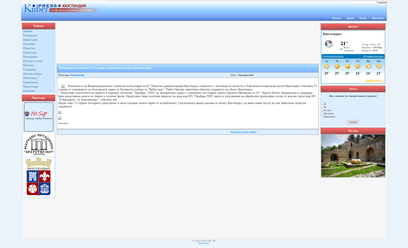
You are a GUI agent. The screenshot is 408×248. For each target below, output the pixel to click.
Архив (350, 18)
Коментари (29, 52)
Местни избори (32, 73)
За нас (362, 18)
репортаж (29, 90)
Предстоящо (30, 86)
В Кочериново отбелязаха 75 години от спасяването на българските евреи (105, 68)
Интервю (28, 65)
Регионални (30, 35)
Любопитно (30, 78)
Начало (336, 18)
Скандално (29, 69)
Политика (29, 44)
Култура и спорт (33, 61)
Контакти (377, 18)
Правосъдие (30, 39)
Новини (27, 31)
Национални (30, 82)
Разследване (30, 56)
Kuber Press (204, 243)
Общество (29, 48)
